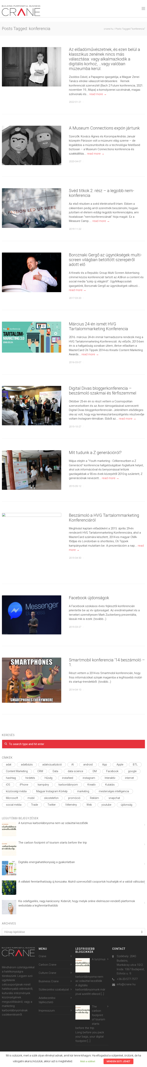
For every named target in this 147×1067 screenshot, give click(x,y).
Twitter (51, 804)
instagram (89, 777)
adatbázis (27, 764)
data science (75, 771)
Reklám (94, 798)
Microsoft (12, 798)
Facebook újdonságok (89, 597)
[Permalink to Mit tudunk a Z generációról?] (31, 470)
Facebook (112, 771)
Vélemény (71, 804)
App (104, 764)
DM (95, 771)
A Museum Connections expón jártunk (104, 128)
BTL (135, 764)
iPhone (24, 784)
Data (55, 771)
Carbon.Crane (47, 964)
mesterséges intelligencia (114, 791)
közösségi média (16, 791)
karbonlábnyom (68, 784)
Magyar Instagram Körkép (52, 791)
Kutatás (110, 784)
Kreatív (91, 784)
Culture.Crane (47, 973)
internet (129, 777)
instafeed (67, 777)
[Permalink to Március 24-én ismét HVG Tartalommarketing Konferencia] (31, 337)
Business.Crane (49, 981)
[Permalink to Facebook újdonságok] (31, 615)
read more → (98, 94)
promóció (74, 798)
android (88, 764)
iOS (8, 784)
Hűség (48, 777)
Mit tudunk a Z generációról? (95, 452)
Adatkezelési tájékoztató (47, 1000)
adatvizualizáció (52, 764)
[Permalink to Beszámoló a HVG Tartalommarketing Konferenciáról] (31, 542)
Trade (34, 804)
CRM (40, 771)
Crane (42, 956)
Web (89, 804)
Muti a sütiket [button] (87, 1061)
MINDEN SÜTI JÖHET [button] (118, 1061)
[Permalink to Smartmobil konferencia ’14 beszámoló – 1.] (31, 680)
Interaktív (110, 777)
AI (72, 764)
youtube (106, 804)
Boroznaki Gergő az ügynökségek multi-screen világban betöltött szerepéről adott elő (105, 260)
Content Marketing (17, 771)
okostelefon (51, 798)
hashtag (11, 777)
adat (8, 764)
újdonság (126, 804)
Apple (120, 764)
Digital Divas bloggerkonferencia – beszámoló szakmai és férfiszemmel (102, 390)
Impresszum (47, 1010)
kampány (43, 784)
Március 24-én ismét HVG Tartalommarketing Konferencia (98, 326)
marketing (83, 791)
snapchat (114, 798)
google (132, 771)
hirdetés (30, 777)
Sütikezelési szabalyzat (54, 989)
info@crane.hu (126, 984)
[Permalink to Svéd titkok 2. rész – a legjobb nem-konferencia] (31, 208)
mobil (31, 798)
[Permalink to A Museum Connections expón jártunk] (31, 145)
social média (13, 804)
